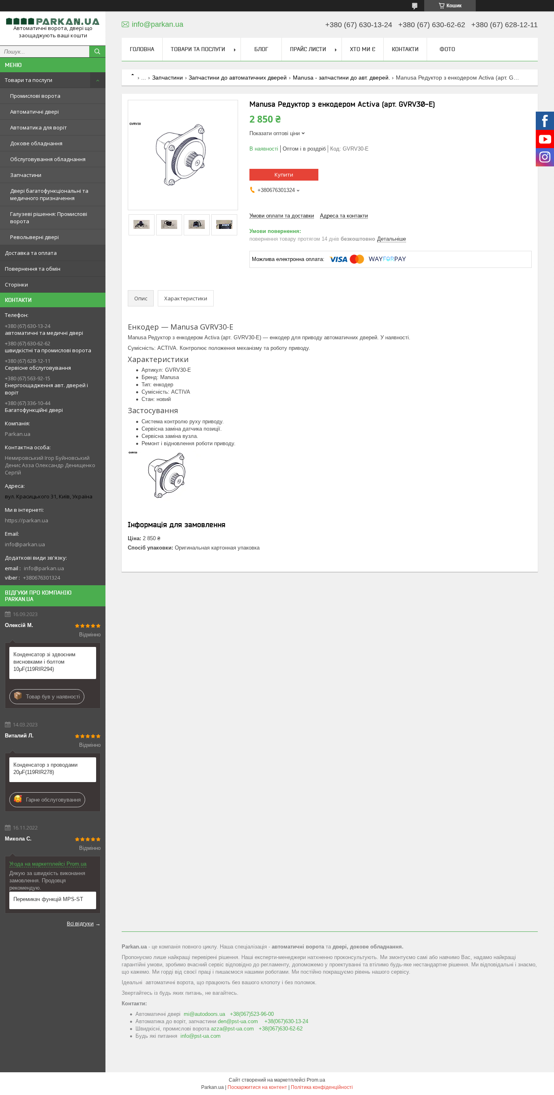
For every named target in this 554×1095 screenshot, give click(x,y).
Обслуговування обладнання (48, 159)
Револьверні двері (34, 237)
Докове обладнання (36, 143)
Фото (447, 49)
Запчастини (25, 175)
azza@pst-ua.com (232, 1029)
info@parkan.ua (25, 544)
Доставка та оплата (31, 253)
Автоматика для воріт (38, 127)
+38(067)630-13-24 (286, 1021)
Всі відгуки (80, 923)
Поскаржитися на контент (257, 1087)
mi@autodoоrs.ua (204, 1014)
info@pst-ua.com (200, 1036)
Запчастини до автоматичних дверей (238, 77)
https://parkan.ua (26, 520)
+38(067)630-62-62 (281, 1029)
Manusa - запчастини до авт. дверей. (341, 77)
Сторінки (16, 284)
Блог (261, 49)
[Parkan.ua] (52, 21)
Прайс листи (308, 49)
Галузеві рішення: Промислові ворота (48, 217)
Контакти (405, 49)
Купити (284, 174)
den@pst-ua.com (238, 1021)
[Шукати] (97, 51)
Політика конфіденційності (322, 1087)
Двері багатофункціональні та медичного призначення (49, 194)
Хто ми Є (362, 49)
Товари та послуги (28, 80)
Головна (142, 49)
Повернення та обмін (32, 268)
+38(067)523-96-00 (252, 1014)
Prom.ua (316, 1080)
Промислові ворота (35, 95)
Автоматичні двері (34, 111)
